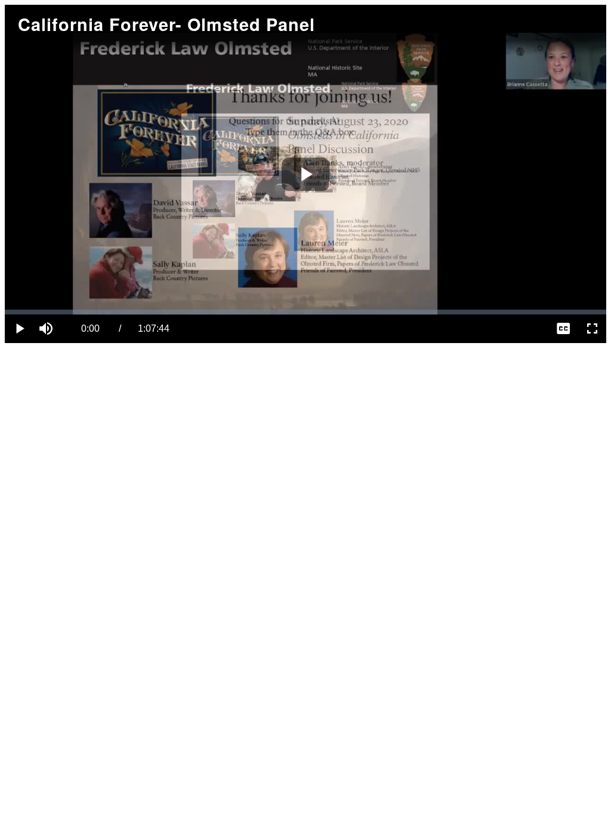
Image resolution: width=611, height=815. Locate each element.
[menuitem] (563, 328)
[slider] (305, 312)
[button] (47, 328)
